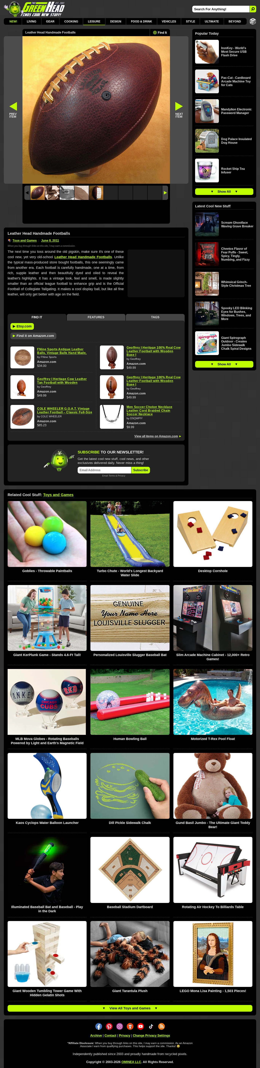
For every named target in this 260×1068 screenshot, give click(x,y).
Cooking (71, 21)
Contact (110, 1035)
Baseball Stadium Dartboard (130, 907)
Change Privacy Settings (151, 1035)
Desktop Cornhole (213, 571)
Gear (50, 21)
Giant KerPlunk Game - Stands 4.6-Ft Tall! (47, 655)
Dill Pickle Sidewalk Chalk (130, 823)
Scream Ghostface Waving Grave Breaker (237, 224)
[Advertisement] (96, 213)
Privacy (121, 475)
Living (31, 21)
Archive (96, 1035)
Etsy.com (22, 326)
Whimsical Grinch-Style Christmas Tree (236, 283)
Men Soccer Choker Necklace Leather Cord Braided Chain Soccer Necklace (149, 410)
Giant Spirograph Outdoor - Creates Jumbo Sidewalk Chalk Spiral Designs (236, 343)
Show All (224, 191)
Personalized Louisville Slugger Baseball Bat (130, 655)
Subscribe (140, 470)
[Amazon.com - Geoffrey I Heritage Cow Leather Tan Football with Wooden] (22, 387)
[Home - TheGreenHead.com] (34, 9)
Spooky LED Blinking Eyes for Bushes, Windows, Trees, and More (236, 314)
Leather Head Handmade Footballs (83, 257)
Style (190, 21)
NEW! (13, 21)
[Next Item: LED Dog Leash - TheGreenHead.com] (179, 110)
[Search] (253, 9)
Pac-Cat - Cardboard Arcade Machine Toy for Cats (236, 81)
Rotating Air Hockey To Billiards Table (213, 907)
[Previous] (27, 193)
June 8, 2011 (50, 240)
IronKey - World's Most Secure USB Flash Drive (234, 51)
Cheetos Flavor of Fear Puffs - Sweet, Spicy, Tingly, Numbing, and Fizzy (235, 254)
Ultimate (212, 21)
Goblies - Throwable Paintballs (47, 571)
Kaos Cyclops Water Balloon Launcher (47, 823)
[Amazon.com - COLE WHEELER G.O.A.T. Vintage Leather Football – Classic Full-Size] (22, 417)
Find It (162, 32)
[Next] (165, 193)
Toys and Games (25, 240)
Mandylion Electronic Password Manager (236, 111)
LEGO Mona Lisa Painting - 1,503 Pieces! (213, 991)
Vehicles (169, 21)
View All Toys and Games (130, 1008)
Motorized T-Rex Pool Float (213, 739)
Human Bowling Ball (130, 739)
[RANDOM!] (253, 21)
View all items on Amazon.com (156, 436)
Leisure (94, 21)
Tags (155, 317)
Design (115, 21)
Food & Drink (141, 21)
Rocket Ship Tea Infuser (233, 170)
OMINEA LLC (131, 1062)
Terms (112, 475)
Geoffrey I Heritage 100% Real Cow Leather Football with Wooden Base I (153, 351)
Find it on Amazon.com (33, 335)
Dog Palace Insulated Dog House (236, 140)
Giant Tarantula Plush (130, 991)
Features (96, 317)
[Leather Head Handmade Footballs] (37, 193)
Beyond (235, 21)
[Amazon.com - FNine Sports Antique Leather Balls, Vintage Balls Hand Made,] (22, 357)
